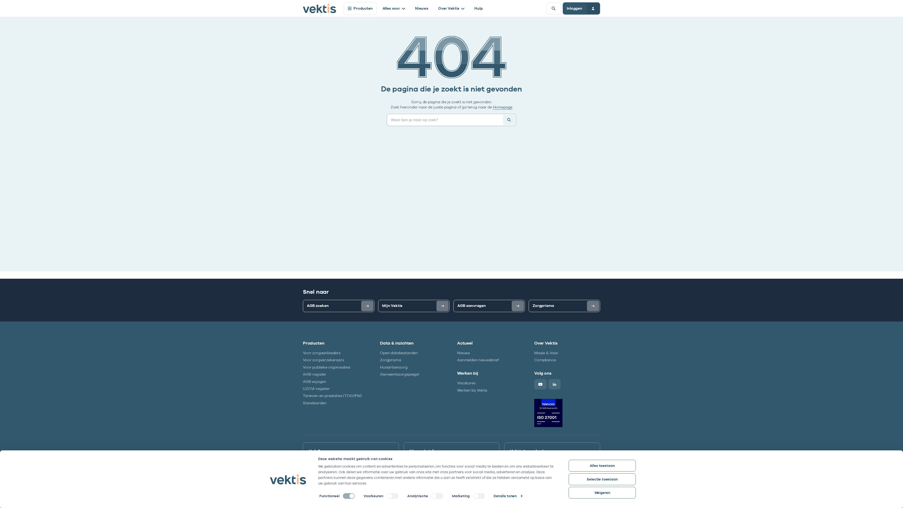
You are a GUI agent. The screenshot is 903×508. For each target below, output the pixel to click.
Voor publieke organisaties (326, 367)
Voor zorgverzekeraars (323, 360)
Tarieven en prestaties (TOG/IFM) (332, 395)
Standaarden (314, 403)
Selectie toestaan (602, 479)
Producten (363, 8)
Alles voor (391, 8)
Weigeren (602, 493)
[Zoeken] (509, 120)
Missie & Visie (546, 353)
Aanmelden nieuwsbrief (478, 360)
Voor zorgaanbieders (322, 353)
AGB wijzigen (314, 381)
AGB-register (314, 374)
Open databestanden (399, 353)
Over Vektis (448, 8)
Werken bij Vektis (472, 390)
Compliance (545, 360)
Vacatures (466, 383)
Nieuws (421, 8)
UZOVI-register (316, 388)
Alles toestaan (602, 466)
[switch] (393, 496)
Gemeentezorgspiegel (399, 374)
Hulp (478, 8)
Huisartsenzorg (394, 367)
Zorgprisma (390, 360)
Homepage (503, 107)
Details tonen (505, 496)
